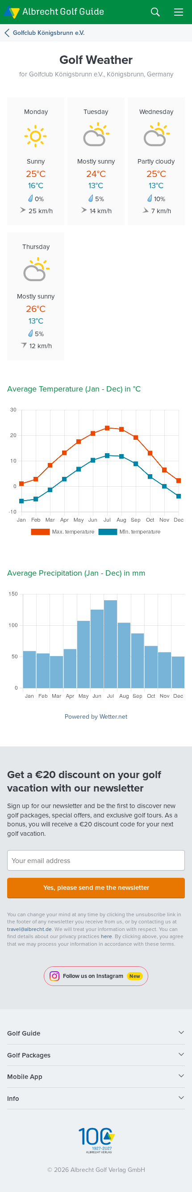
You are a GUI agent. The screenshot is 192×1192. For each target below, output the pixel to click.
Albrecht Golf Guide (63, 11)
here (106, 936)
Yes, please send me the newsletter (96, 887)
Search (155, 12)
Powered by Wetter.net (96, 716)
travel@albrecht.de (29, 929)
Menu (178, 12)
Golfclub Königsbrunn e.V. (48, 33)
